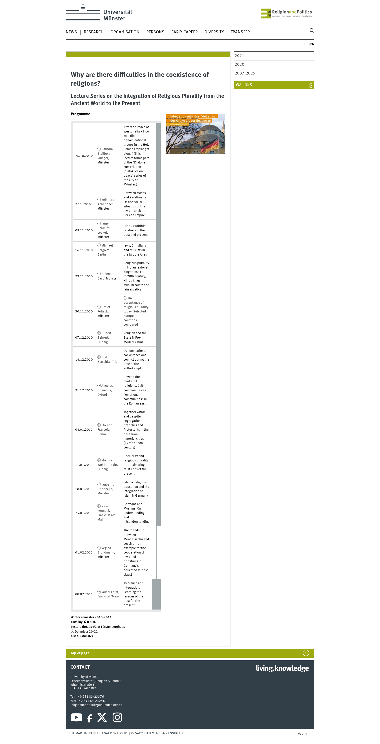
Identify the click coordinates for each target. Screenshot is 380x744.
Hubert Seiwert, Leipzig (104, 338)
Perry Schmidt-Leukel (104, 228)
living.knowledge (282, 669)
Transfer (240, 32)
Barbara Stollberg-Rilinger (105, 153)
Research (94, 32)
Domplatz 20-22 (86, 631)
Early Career (184, 32)
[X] (102, 718)
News (71, 32)
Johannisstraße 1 (82, 685)
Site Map (75, 733)
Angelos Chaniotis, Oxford (105, 390)
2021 (239, 56)
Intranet (91, 733)
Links (246, 85)
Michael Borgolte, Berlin (105, 250)
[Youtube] (76, 718)
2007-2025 (245, 73)
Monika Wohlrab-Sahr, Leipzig (107, 465)
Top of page (80, 653)
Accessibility (173, 733)
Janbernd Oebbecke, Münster (105, 489)
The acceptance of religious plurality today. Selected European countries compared (136, 312)
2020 (239, 65)
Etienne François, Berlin (104, 430)
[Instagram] (117, 718)
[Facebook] (89, 718)
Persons (155, 32)
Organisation (124, 32)
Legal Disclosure (114, 733)
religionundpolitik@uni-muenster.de (96, 705)
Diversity (214, 32)
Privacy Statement (145, 733)
